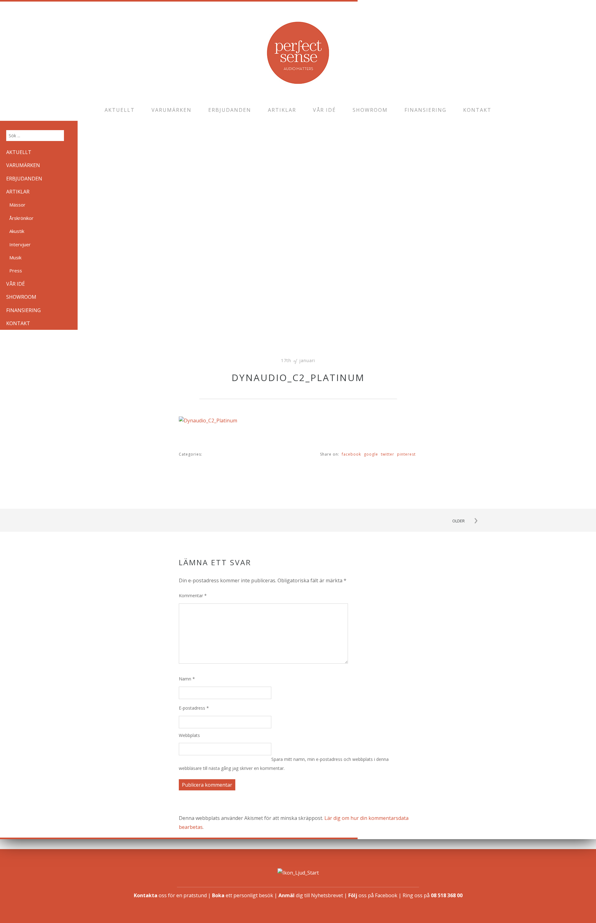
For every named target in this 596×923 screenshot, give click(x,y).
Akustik (16, 231)
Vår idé (324, 110)
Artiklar (282, 110)
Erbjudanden (229, 110)
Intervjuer (20, 244)
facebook (351, 454)
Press (15, 270)
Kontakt (477, 110)
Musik (15, 257)
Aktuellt (120, 110)
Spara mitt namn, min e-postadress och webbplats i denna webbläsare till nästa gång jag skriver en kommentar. (284, 763)
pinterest (406, 454)
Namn (187, 679)
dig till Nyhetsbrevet (310, 895)
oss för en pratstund (170, 895)
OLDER (458, 521)
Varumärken (171, 110)
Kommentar (193, 595)
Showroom (370, 110)
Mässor (17, 205)
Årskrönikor (21, 218)
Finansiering (425, 110)
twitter (387, 454)
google (371, 454)
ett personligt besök (242, 895)
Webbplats (189, 735)
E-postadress (194, 708)
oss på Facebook (372, 895)
